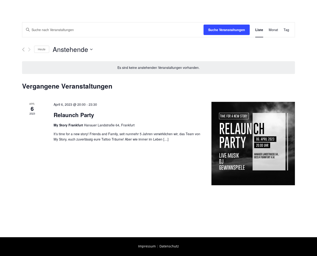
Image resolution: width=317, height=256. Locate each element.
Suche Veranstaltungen (226, 29)
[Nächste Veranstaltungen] (29, 49)
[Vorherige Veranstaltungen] (23, 49)
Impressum (147, 246)
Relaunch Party (74, 115)
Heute (41, 49)
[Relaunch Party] (253, 143)
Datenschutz (169, 246)
